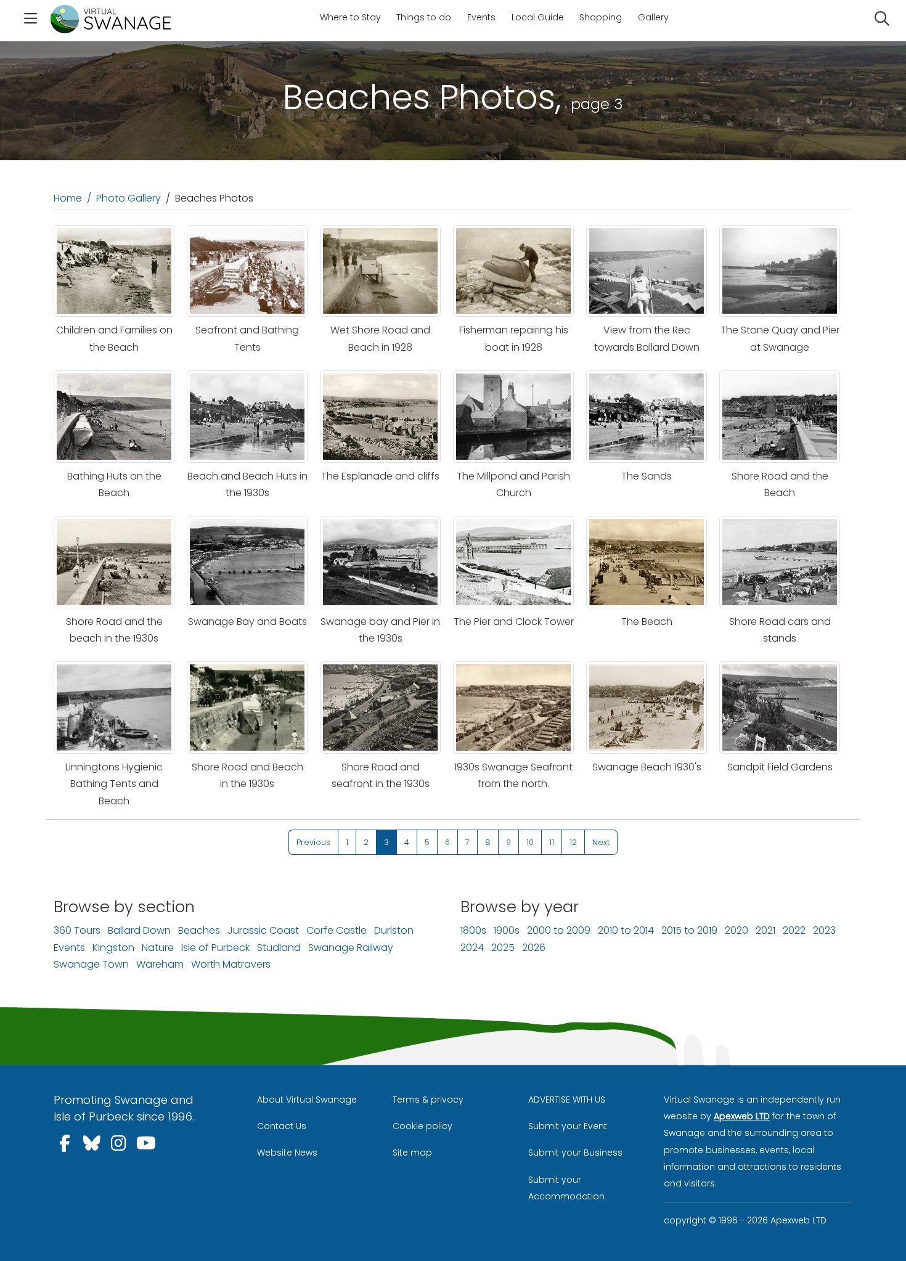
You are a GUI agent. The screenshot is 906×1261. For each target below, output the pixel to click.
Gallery (653, 17)
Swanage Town (91, 964)
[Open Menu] (30, 20)
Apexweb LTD (742, 1116)
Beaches (199, 930)
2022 (794, 930)
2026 (533, 948)
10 (530, 842)
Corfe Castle (336, 930)
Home (68, 198)
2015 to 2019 (689, 930)
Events (481, 17)
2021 (765, 930)
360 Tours (77, 930)
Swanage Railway (350, 948)
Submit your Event (567, 1126)
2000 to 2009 (558, 930)
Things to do (423, 17)
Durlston (394, 930)
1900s (507, 930)
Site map (412, 1152)
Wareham (160, 964)
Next (601, 842)
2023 (824, 930)
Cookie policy (422, 1126)
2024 (472, 948)
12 (573, 842)
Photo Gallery (128, 198)
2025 (503, 948)
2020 (736, 930)
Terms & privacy (428, 1099)
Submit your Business (575, 1152)
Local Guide (538, 17)
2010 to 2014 (626, 930)
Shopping (600, 17)
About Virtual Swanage (307, 1099)
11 (551, 842)
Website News (287, 1152)
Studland (279, 948)
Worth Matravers (231, 964)
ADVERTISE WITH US (566, 1099)
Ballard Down (139, 930)
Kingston (113, 948)
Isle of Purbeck (215, 948)
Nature (158, 948)
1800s (473, 930)
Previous (313, 842)
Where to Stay (350, 17)
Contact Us (281, 1126)
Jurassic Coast (263, 930)
